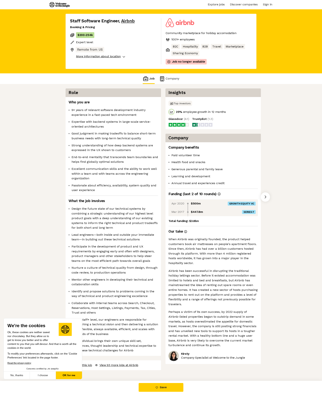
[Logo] (59, 4)
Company (172, 78)
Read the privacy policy (19, 363)
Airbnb (128, 20)
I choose (43, 375)
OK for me (69, 375)
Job (152, 78)
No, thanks (16, 375)
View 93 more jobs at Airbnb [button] (119, 365)
